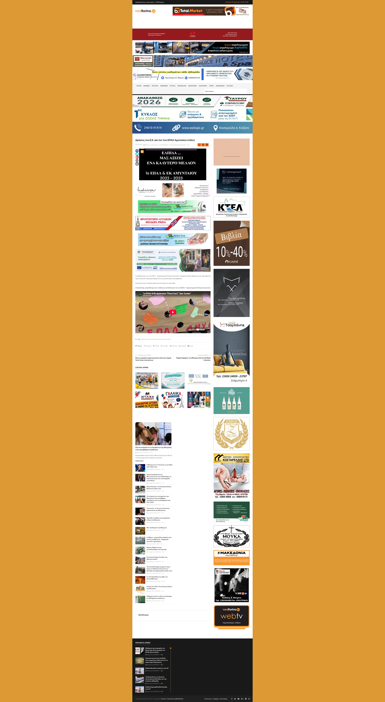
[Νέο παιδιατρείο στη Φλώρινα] (140, 531)
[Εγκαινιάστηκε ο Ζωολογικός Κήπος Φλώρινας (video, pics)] (140, 489)
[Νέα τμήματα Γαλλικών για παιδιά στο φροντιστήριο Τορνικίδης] (172, 400)
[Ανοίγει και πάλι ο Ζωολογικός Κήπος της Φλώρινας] (140, 589)
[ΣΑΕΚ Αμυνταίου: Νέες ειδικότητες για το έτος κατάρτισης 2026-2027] (199, 400)
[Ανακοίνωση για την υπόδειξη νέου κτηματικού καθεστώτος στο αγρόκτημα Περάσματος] (139, 660)
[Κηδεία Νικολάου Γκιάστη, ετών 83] (139, 671)
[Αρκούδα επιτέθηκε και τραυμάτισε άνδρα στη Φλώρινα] (140, 521)
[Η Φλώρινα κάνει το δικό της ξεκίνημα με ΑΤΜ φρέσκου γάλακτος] (140, 599)
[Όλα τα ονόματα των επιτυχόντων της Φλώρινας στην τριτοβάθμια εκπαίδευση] (153, 433)
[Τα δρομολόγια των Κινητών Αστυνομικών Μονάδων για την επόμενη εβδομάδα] (139, 679)
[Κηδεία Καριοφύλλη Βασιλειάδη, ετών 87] (139, 689)
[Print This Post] (137, 163)
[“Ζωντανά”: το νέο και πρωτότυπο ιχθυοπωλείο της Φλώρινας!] (140, 511)
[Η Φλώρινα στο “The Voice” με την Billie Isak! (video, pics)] (140, 468)
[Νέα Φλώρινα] (145, 11)
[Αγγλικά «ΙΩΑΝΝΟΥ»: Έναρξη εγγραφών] (146, 400)
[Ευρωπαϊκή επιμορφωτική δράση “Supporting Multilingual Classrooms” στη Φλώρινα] (199, 380)
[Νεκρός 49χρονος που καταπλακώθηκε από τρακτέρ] (140, 550)
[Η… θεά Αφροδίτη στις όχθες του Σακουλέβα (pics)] (140, 580)
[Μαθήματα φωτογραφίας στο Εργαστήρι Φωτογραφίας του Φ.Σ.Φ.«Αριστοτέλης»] (139, 650)
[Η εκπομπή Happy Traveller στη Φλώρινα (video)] (140, 560)
